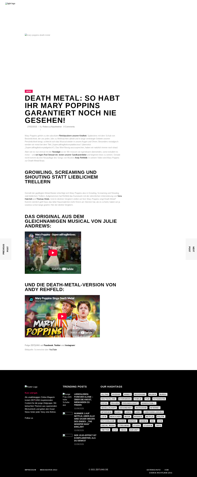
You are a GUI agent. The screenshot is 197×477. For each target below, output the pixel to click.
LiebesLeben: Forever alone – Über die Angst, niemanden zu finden (83, 399)
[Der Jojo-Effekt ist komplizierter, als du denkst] (67, 437)
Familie (138, 399)
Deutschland (108, 399)
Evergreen (125, 399)
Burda (163, 394)
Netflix (150, 417)
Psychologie (108, 421)
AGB (167, 470)
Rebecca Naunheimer (52, 126)
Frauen (115, 403)
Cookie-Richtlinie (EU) (160, 473)
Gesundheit (126, 408)
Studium (148, 425)
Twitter (57, 345)
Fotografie (159, 399)
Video (123, 430)
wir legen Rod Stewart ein (47, 155)
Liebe (138, 412)
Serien (143, 421)
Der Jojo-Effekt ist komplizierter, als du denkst (85, 438)
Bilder (152, 394)
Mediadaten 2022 (48, 470)
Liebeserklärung (153, 412)
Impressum (30, 470)
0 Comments (69, 126)
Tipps (158, 425)
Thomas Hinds (42, 199)
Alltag (104, 394)
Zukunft (134, 430)
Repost (132, 421)
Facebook (48, 345)
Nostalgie (56, 152)
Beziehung (140, 394)
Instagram (70, 345)
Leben (128, 412)
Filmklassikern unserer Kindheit (72, 136)
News (28, 91)
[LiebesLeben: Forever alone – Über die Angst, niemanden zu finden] (67, 399)
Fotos (104, 403)
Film (147, 399)
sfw (160, 421)
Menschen (115, 417)
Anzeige (116, 394)
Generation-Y (149, 403)
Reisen (121, 421)
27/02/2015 (32, 126)
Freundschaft (130, 403)
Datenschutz (154, 470)
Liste (104, 417)
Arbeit (127, 394)
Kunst (118, 412)
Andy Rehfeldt (81, 158)
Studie (136, 425)
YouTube (53, 349)
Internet (155, 408)
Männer (138, 417)
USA (115, 430)
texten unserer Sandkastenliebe (73, 155)
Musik (127, 417)
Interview (106, 412)
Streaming (124, 425)
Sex (153, 421)
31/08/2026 (79, 408)
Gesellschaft (108, 408)
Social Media (108, 425)
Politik (160, 417)
